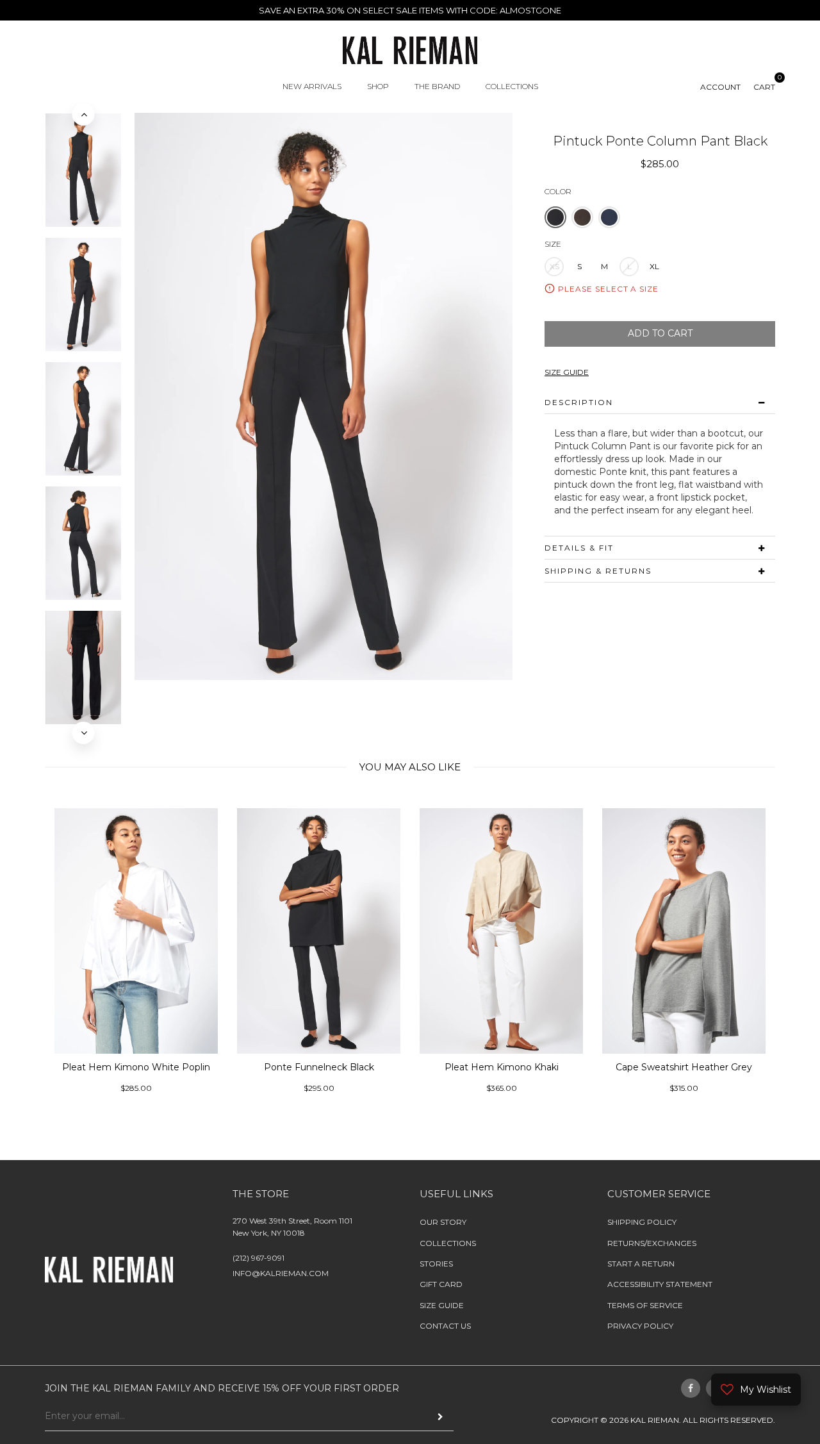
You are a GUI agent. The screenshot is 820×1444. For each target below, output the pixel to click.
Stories (436, 1263)
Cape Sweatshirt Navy (707, 1066)
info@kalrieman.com (281, 1273)
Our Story (443, 1222)
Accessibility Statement (659, 1284)
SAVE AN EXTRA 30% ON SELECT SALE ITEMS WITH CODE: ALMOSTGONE (410, 10)
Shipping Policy (641, 1222)
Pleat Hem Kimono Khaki (342, 1066)
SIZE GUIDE (567, 372)
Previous (83, 114)
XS (554, 266)
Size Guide (442, 1305)
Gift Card (441, 1284)
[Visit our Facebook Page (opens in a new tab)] (690, 1387)
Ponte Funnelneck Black (159, 1066)
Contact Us (445, 1326)
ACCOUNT (720, 87)
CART (764, 87)
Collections (448, 1242)
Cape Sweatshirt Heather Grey (524, 1066)
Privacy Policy (640, 1326)
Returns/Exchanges (651, 1242)
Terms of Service (645, 1305)
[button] (555, 217)
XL (654, 266)
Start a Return (641, 1263)
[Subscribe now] (440, 1416)
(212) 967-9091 (258, 1258)
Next (83, 733)
